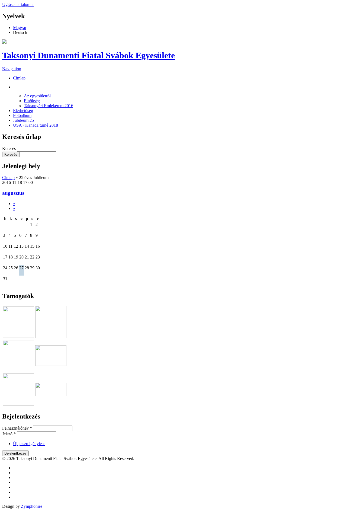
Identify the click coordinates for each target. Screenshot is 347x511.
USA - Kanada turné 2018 (35, 125)
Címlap (19, 78)
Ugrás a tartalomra (18, 4)
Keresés (9, 148)
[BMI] (18, 404)
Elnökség (32, 100)
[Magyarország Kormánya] (50, 394)
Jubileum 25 (23, 120)
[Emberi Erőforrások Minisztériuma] (18, 370)
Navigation (11, 68)
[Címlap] (4, 42)
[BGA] (50, 336)
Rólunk (29, 87)
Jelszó (9, 434)
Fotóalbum (22, 115)
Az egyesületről (37, 96)
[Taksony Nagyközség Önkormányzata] (18, 336)
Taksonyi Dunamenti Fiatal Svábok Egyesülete (88, 55)
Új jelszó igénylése (29, 443)
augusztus (13, 193)
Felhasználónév (17, 428)
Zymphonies (31, 506)
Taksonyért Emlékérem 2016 (48, 105)
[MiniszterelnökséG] (50, 364)
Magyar (19, 27)
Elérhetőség (23, 110)
